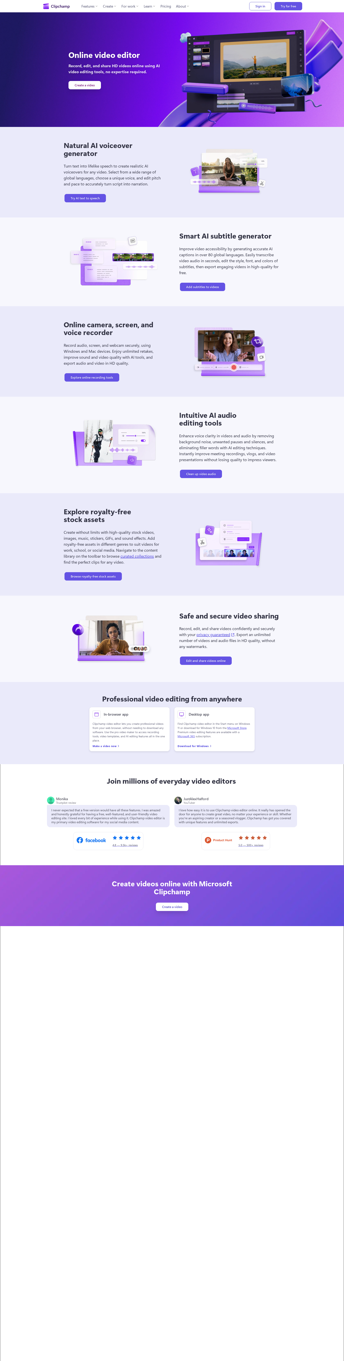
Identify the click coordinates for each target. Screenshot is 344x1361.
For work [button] (128, 6)
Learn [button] (148, 6)
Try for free (288, 6)
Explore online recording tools (92, 377)
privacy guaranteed (215, 634)
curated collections (137, 556)
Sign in (260, 6)
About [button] (181, 6)
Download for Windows (193, 746)
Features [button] (88, 6)
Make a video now (104, 746)
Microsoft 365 (186, 736)
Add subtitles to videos (202, 287)
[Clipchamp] (56, 6)
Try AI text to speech (85, 198)
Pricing (165, 6)
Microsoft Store (236, 728)
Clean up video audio (201, 474)
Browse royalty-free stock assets (93, 576)
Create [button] (108, 6)
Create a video (85, 85)
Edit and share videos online (206, 661)
